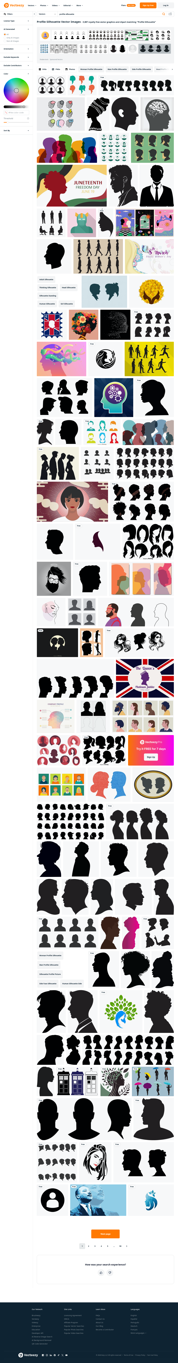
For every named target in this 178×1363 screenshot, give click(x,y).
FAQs (98, 1315)
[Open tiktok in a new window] (59, 1355)
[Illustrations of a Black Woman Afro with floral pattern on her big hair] (83, 325)
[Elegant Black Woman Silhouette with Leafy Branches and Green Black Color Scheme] (115, 1081)
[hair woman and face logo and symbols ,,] (97, 542)
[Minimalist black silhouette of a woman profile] (102, 897)
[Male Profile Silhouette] (164, 897)
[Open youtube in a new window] (66, 1355)
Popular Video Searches (73, 1333)
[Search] (163, 14)
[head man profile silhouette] (90, 579)
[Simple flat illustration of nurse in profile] (73, 1050)
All (8, 34)
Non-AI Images (13, 41)
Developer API (37, 1333)
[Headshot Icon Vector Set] (61, 114)
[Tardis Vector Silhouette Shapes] (77, 1081)
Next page (105, 1234)
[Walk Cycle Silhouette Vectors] (98, 256)
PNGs (58, 69)
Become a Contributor (105, 1329)
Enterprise (36, 1326)
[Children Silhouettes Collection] (152, 148)
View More (154, 49)
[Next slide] (170, 69)
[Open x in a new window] (62, 1355)
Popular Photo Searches (74, 1329)
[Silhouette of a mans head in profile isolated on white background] (119, 859)
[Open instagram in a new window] (47, 1355)
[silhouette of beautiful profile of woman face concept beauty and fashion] (154, 397)
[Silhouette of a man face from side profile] (50, 1050)
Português (135, 1322)
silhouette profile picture (50, 974)
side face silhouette (47, 983)
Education (36, 1329)
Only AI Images (13, 38)
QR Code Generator (40, 1344)
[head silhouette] (109, 785)
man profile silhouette (117, 69)
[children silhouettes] (158, 933)
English (134, 1315)
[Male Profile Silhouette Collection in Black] (84, 1119)
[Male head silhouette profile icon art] (49, 859)
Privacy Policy (140, 1355)
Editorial (67, 5)
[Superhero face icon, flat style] (81, 223)
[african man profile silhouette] (103, 969)
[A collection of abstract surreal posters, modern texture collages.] (144, 223)
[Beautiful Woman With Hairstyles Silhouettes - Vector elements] (148, 542)
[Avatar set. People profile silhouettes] (81, 612)
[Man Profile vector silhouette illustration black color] (83, 1011)
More (78, 5)
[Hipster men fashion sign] (54, 579)
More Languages (137, 1333)
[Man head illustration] (68, 432)
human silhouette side (72, 983)
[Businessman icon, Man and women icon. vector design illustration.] (143, 1162)
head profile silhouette (166, 69)
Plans (123, 5)
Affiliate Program (71, 1322)
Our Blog (99, 1326)
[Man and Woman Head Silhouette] (57, 1162)
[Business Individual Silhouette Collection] (51, 223)
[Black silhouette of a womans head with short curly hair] (135, 969)
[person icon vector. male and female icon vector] (67, 933)
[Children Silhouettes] (153, 785)
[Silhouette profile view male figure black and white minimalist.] (154, 1119)
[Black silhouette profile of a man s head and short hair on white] (75, 897)
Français (134, 1329)
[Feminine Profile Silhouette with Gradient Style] (131, 933)
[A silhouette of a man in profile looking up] (81, 859)
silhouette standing (47, 296)
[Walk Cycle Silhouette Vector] (149, 359)
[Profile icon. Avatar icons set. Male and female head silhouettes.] (93, 716)
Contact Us (100, 1319)
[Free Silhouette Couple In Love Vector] (57, 642)
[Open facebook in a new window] (43, 1355)
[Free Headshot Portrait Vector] (61, 785)
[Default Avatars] (51, 85)
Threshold (8, 118)
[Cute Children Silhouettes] (104, 292)
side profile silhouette (141, 69)
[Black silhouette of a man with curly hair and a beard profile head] (159, 1011)
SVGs (44, 69)
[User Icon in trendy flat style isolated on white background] (97, 463)
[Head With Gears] (113, 397)
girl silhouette (67, 304)
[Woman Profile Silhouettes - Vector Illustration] (104, 750)
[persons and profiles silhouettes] (91, 642)
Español (134, 1319)
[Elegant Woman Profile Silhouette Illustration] (45, 1081)
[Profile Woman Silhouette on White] (45, 432)
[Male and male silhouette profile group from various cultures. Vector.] (148, 432)
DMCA (66, 1319)
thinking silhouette (47, 287)
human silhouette (47, 304)
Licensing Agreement (73, 1315)
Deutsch (134, 1326)
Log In (165, 5)
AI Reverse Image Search (42, 1337)
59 (120, 1246)
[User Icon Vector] (52, 1200)
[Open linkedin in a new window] (51, 1355)
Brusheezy (36, 1315)
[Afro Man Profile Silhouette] (123, 186)
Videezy (35, 1322)
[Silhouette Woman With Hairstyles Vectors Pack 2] (82, 85)
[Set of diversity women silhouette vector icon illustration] (153, 325)
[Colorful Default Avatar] (102, 432)
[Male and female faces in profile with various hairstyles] (143, 716)
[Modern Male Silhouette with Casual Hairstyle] (55, 542)
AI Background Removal (41, 1340)
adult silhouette (46, 279)
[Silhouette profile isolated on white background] (105, 223)
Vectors (31, 5)
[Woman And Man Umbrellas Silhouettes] (153, 1081)
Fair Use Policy (152, 1355)
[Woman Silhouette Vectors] (58, 750)
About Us (99, 1322)
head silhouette (68, 287)
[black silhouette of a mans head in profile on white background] (133, 897)
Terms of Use (128, 1355)
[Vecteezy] (14, 5)
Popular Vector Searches (74, 1326)
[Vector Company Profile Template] (56, 716)
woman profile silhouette (91, 69)
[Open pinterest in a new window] (55, 1355)
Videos (55, 5)
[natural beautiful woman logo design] (121, 1011)
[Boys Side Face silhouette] (64, 397)
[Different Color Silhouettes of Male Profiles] (67, 148)
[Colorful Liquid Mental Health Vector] (61, 359)
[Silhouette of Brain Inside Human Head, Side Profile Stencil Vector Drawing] (157, 114)
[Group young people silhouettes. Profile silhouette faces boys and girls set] (136, 85)
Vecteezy (35, 1319)
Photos (43, 5)
